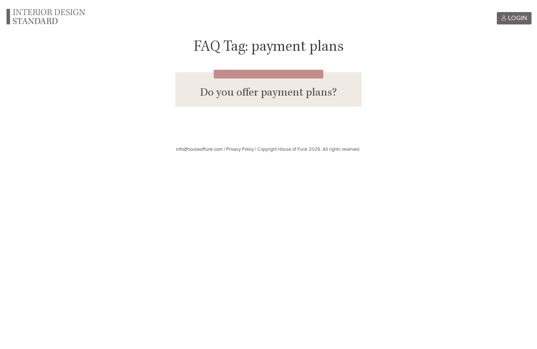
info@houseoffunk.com (199, 149)
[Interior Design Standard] (45, 16)
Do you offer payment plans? (268, 93)
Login (516, 18)
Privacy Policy (240, 149)
